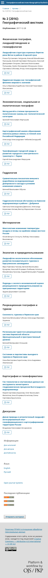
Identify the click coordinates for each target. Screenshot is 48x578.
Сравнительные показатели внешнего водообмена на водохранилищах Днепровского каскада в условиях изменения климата (21, 182)
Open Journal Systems (13, 483)
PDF (8, 73)
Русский (7, 472)
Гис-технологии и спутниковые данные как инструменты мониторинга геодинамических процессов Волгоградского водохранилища (24, 386)
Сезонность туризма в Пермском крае (21, 314)
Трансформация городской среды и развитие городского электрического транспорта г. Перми (20, 153)
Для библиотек (10, 453)
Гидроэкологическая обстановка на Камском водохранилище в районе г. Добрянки (24, 202)
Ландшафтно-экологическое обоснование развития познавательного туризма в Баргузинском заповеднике (22, 261)
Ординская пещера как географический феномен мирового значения (21, 81)
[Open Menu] (2, 2)
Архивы (15, 8)
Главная (6, 8)
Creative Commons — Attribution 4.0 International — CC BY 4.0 (23, 541)
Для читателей (10, 445)
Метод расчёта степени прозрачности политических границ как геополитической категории (24, 114)
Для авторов (9, 449)
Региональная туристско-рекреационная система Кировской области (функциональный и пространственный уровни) (22, 336)
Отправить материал (15, 517)
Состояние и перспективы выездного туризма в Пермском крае (20, 355)
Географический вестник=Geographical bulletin (27, 2)
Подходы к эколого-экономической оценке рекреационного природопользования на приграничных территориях (23, 286)
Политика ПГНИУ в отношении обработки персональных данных (23, 530)
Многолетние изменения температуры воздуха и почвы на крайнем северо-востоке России (24, 231)
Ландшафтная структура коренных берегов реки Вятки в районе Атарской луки (23, 53)
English (7, 468)
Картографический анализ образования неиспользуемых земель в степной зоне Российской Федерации (22, 133)
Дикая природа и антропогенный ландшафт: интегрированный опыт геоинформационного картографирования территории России (24, 421)
